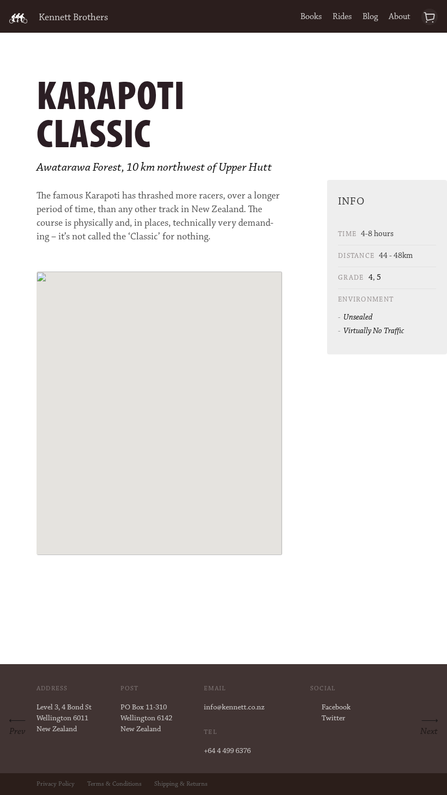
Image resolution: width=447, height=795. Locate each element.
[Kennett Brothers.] (18, 18)
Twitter (333, 718)
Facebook (336, 708)
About (399, 17)
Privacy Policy (56, 784)
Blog (370, 17)
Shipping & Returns (181, 784)
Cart (429, 17)
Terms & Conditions (114, 784)
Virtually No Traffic (373, 331)
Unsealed (357, 318)
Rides (342, 17)
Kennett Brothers (73, 18)
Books (311, 17)
